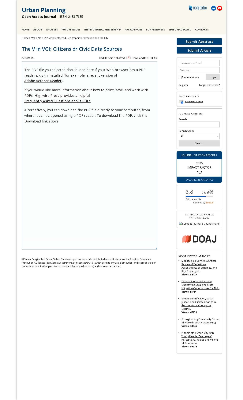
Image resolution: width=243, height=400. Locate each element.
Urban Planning (43, 10)
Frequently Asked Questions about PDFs (57, 101)
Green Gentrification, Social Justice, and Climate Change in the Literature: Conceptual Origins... (198, 303)
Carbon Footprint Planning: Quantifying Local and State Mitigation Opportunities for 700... (200, 285)
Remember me (190, 77)
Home (25, 29)
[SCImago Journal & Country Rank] (199, 224)
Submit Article (199, 50)
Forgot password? (209, 85)
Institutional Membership (102, 29)
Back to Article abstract (112, 58)
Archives (52, 29)
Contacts (202, 29)
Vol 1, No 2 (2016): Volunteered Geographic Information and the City (69, 38)
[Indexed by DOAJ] (199, 239)
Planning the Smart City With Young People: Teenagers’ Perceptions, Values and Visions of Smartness (200, 338)
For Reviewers (155, 29)
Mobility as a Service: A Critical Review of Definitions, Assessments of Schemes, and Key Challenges (199, 266)
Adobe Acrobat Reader (43, 80)
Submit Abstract (199, 41)
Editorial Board (180, 29)
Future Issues (71, 29)
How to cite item (194, 101)
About (37, 29)
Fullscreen (28, 57)
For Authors (133, 29)
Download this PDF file (145, 58)
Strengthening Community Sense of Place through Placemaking (200, 320)
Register (183, 85)
